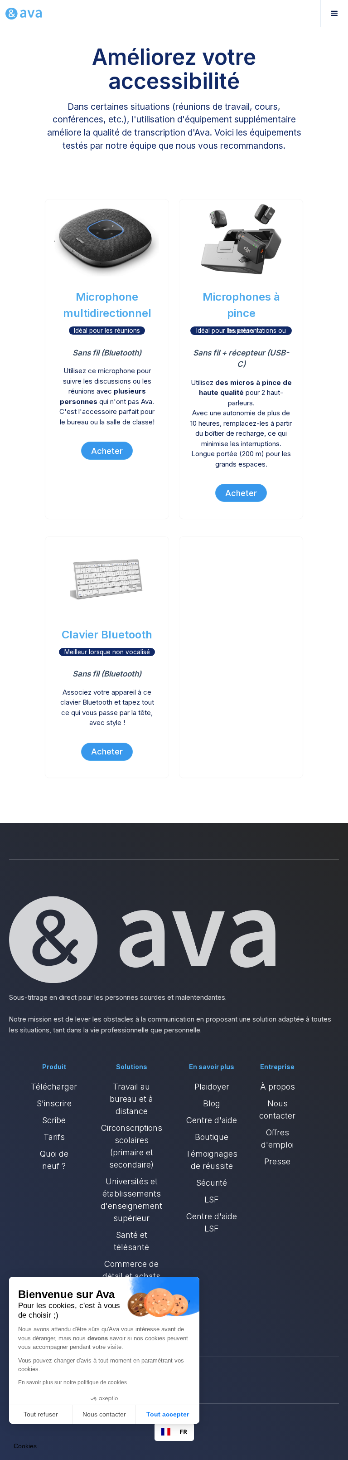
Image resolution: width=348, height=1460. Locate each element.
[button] (334, 13)
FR (183, 1431)
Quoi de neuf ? (54, 1160)
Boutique (211, 1137)
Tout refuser (41, 1414)
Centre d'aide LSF (211, 1222)
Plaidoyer (211, 1086)
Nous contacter (277, 1109)
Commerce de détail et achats (131, 1270)
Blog (211, 1103)
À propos (277, 1086)
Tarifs (54, 1137)
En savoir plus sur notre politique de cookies (72, 1382)
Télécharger (54, 1086)
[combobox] (174, 1432)
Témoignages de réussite (211, 1160)
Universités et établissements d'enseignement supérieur (131, 1200)
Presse (277, 1161)
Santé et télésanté (131, 1241)
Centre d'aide (211, 1120)
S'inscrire (54, 1103)
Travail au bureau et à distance (131, 1099)
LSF (211, 1199)
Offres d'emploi (277, 1138)
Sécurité (211, 1182)
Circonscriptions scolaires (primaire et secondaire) (131, 1146)
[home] (23, 13)
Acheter (107, 451)
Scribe (54, 1120)
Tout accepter (167, 1414)
